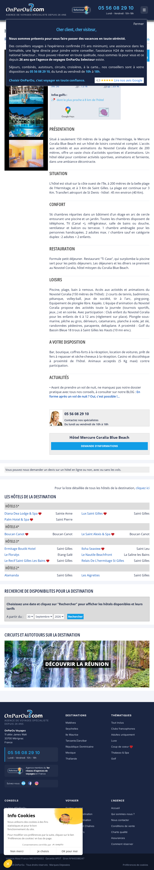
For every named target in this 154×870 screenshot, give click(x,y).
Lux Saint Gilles (92, 513)
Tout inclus (117, 722)
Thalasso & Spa (120, 752)
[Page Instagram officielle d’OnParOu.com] (37, 783)
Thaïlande (71, 758)
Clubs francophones (123, 728)
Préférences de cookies (135, 864)
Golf (113, 758)
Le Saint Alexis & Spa (96, 534)
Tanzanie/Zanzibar (76, 740)
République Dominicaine (80, 746)
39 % (115, 86)
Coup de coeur (120, 746)
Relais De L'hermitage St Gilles (103, 561)
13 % (84, 86)
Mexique (71, 752)
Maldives (71, 722)
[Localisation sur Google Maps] (68, 112)
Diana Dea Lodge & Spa (21, 513)
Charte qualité (119, 831)
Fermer (139, 24)
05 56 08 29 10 (116, 8)
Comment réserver (122, 843)
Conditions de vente (123, 825)
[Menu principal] (144, 10)
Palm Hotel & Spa (17, 519)
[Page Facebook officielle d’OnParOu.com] (30, 783)
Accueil (115, 808)
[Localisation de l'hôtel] (104, 112)
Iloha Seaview (91, 549)
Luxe (114, 740)
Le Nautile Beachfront (97, 555)
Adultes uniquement (123, 734)
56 (57, 86)
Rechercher (75, 616)
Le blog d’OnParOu (15, 808)
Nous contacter (120, 820)
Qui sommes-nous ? (123, 814)
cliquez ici (142, 488)
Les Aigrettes (91, 575)
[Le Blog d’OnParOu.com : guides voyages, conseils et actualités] (23, 783)
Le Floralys (12, 555)
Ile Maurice (72, 734)
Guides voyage (74, 808)
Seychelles (72, 728)
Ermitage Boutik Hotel (20, 549)
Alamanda (12, 575)
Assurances (118, 837)
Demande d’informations (99, 446)
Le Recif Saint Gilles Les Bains (25, 561)
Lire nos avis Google (128, 80)
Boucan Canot (14, 534)
